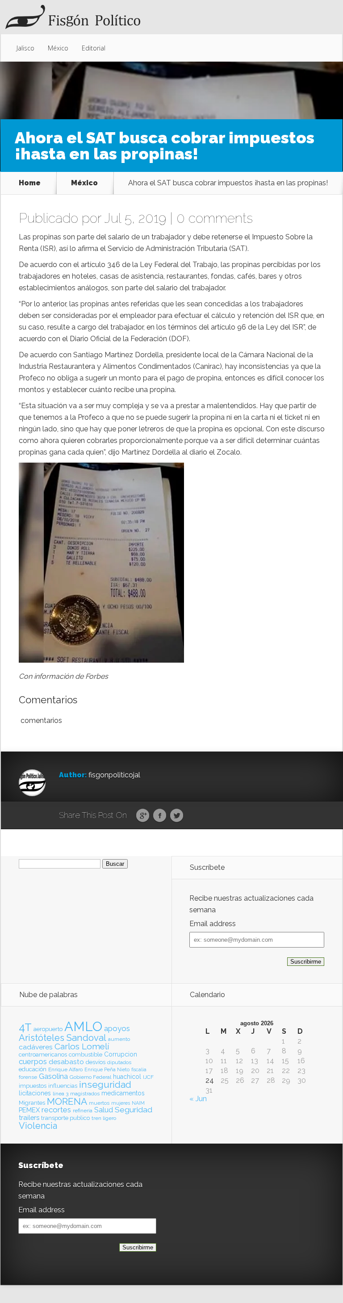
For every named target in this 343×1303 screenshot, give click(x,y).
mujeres (120, 1103)
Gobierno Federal (90, 1077)
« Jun (198, 1098)
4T (25, 1027)
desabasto (66, 1061)
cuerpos (33, 1061)
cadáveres (36, 1047)
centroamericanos (43, 1054)
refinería (82, 1110)
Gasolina (53, 1076)
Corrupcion (120, 1054)
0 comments (214, 218)
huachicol (127, 1076)
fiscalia (138, 1069)
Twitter (177, 816)
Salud (103, 1110)
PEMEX (29, 1110)
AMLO (83, 1026)
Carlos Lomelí (81, 1046)
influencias (62, 1085)
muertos (99, 1103)
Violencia (38, 1125)
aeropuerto (48, 1029)
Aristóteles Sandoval (62, 1037)
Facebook (160, 816)
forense (28, 1077)
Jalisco (25, 48)
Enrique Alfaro (65, 1069)
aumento (119, 1039)
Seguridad (133, 1109)
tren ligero (104, 1118)
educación (32, 1069)
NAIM (138, 1103)
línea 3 (60, 1093)
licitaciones (35, 1093)
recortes (56, 1109)
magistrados (85, 1093)
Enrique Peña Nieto (107, 1069)
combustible (85, 1054)
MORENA (67, 1101)
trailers (29, 1117)
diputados (119, 1062)
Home (30, 183)
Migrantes (32, 1102)
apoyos (117, 1028)
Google (143, 816)
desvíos (95, 1062)
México (58, 48)
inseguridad (105, 1084)
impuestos (32, 1085)
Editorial (93, 48)
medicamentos (123, 1093)
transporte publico (65, 1118)
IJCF (148, 1077)
